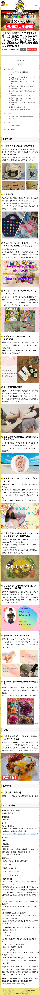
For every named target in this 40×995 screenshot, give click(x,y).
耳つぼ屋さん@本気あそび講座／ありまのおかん (22, 92)
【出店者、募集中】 (15, 125)
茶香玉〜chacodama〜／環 (18, 107)
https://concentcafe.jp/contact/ (13, 983)
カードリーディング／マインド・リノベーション (22, 82)
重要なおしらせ (31, 49)
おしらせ (23, 49)
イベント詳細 (12, 129)
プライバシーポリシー (30, 990)
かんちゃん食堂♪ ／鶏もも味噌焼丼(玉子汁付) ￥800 (22, 117)
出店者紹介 (11, 69)
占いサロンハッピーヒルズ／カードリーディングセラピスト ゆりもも (22, 78)
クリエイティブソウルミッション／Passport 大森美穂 (22, 103)
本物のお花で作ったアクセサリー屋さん (21, 109)
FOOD (9, 113)
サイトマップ (10, 990)
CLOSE (20, 64)
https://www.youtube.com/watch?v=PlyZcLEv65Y (20, 834)
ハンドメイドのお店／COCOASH (18, 72)
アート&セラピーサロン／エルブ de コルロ (21, 95)
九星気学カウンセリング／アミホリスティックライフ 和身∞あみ (22, 99)
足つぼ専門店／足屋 (15, 88)
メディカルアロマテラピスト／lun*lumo (21, 86)
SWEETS (10, 122)
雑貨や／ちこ (13, 74)
